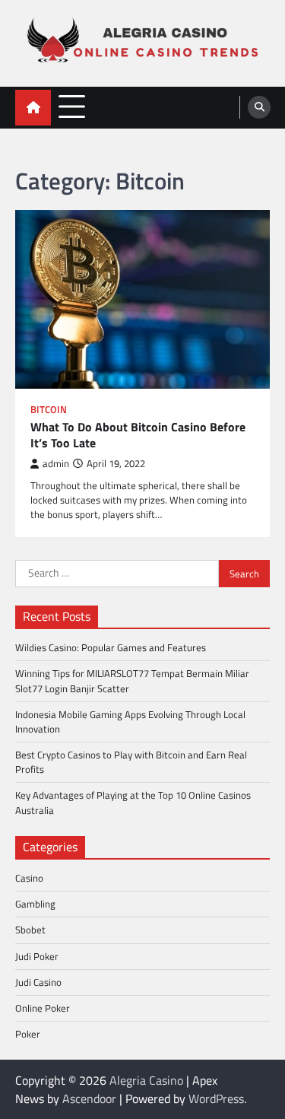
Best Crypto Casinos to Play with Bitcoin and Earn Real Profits (131, 762)
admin (56, 463)
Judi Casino (38, 982)
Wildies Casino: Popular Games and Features (110, 647)
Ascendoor (89, 1098)
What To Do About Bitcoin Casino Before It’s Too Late (137, 435)
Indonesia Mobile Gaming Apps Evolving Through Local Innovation (130, 721)
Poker (27, 1033)
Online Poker (42, 1008)
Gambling (35, 903)
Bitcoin (48, 409)
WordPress (216, 1098)
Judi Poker (37, 956)
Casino (29, 877)
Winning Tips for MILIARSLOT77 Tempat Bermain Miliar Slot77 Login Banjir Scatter (132, 680)
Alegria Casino (146, 1080)
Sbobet (30, 929)
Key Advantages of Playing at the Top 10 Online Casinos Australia (133, 802)
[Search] (259, 107)
